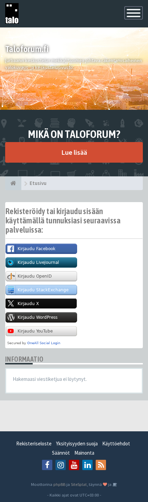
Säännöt (61, 453)
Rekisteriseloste (34, 443)
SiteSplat (79, 484)
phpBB (59, 484)
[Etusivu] (13, 183)
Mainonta (84, 453)
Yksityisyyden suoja (77, 443)
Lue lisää (74, 152)
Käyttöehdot (116, 443)
